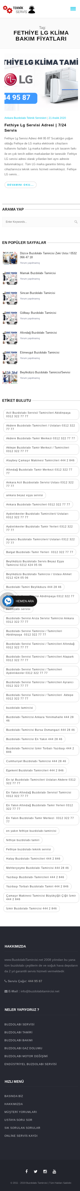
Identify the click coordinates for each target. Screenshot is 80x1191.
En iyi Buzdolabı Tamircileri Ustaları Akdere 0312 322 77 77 (41, 781)
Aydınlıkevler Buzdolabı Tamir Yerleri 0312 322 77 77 (39, 528)
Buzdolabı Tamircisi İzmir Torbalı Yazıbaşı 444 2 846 (40, 750)
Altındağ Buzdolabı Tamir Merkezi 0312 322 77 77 (39, 471)
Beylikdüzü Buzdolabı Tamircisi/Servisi (45, 372)
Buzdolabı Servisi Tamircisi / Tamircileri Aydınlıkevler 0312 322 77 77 (34, 671)
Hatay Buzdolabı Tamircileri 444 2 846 (33, 858)
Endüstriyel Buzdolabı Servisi (30, 1064)
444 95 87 (35, 981)
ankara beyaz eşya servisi (24, 495)
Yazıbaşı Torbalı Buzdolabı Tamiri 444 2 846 (37, 886)
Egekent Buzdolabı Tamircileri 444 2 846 (35, 770)
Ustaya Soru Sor (18, 1120)
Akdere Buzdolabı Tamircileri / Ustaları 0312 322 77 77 (40, 427)
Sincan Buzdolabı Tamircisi (37, 293)
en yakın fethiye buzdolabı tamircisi (31, 830)
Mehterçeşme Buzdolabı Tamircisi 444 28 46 (37, 867)
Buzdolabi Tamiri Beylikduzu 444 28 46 (34, 587)
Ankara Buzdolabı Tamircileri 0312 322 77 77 (38, 504)
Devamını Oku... (20, 184)
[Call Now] (8, 601)
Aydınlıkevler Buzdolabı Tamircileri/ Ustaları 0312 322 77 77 (37, 515)
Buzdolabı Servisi (19, 1024)
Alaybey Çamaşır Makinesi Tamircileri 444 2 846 (40, 460)
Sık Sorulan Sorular (22, 1127)
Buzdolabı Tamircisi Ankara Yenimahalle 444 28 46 (40, 719)
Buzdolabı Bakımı (18, 1040)
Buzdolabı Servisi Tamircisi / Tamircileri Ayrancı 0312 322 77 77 (40, 684)
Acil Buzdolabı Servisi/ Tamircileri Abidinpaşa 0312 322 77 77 (38, 414)
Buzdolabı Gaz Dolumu (23, 1048)
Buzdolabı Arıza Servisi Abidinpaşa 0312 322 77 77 (40, 598)
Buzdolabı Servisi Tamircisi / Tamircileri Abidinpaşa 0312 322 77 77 (34, 633)
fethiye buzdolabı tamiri (23, 840)
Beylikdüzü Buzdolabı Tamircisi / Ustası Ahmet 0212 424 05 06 (39, 576)
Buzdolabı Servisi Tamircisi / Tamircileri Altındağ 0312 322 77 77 (40, 645)
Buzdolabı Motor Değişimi (26, 1056)
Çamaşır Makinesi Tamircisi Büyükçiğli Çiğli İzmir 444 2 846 (41, 897)
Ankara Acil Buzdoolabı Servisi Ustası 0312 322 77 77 (40, 484)
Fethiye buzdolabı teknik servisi (28, 849)
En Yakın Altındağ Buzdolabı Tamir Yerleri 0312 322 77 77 (39, 807)
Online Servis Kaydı (21, 1135)
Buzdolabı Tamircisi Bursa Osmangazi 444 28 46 (40, 729)
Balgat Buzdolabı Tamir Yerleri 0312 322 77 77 (39, 552)
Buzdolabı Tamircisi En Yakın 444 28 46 (34, 739)
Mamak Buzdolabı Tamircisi (38, 273)
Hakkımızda (13, 1104)
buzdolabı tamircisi (19, 707)
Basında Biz (13, 1096)
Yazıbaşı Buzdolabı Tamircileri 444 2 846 (35, 877)
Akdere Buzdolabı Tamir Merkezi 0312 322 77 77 (40, 438)
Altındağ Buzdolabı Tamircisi (38, 332)
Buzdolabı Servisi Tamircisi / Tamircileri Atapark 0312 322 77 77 (40, 658)
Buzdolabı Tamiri (18, 1032)
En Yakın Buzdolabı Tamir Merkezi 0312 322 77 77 (40, 820)
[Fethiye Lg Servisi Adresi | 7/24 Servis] (41, 81)
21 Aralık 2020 (57, 118)
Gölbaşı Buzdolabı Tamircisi (38, 312)
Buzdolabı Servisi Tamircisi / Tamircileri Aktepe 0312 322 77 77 (40, 697)
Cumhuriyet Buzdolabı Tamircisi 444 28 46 (36, 761)
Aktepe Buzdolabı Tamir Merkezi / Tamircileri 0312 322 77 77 (37, 449)
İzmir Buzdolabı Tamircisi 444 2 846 (31, 908)
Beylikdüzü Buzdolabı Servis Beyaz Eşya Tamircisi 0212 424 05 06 (35, 563)
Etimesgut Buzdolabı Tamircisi (39, 352)
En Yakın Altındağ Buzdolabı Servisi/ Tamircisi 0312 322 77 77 (38, 794)
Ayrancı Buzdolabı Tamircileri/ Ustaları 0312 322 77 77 (40, 541)
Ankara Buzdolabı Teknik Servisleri (25, 118)
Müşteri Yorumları (20, 1112)
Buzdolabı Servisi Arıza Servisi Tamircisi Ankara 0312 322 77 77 (40, 620)
